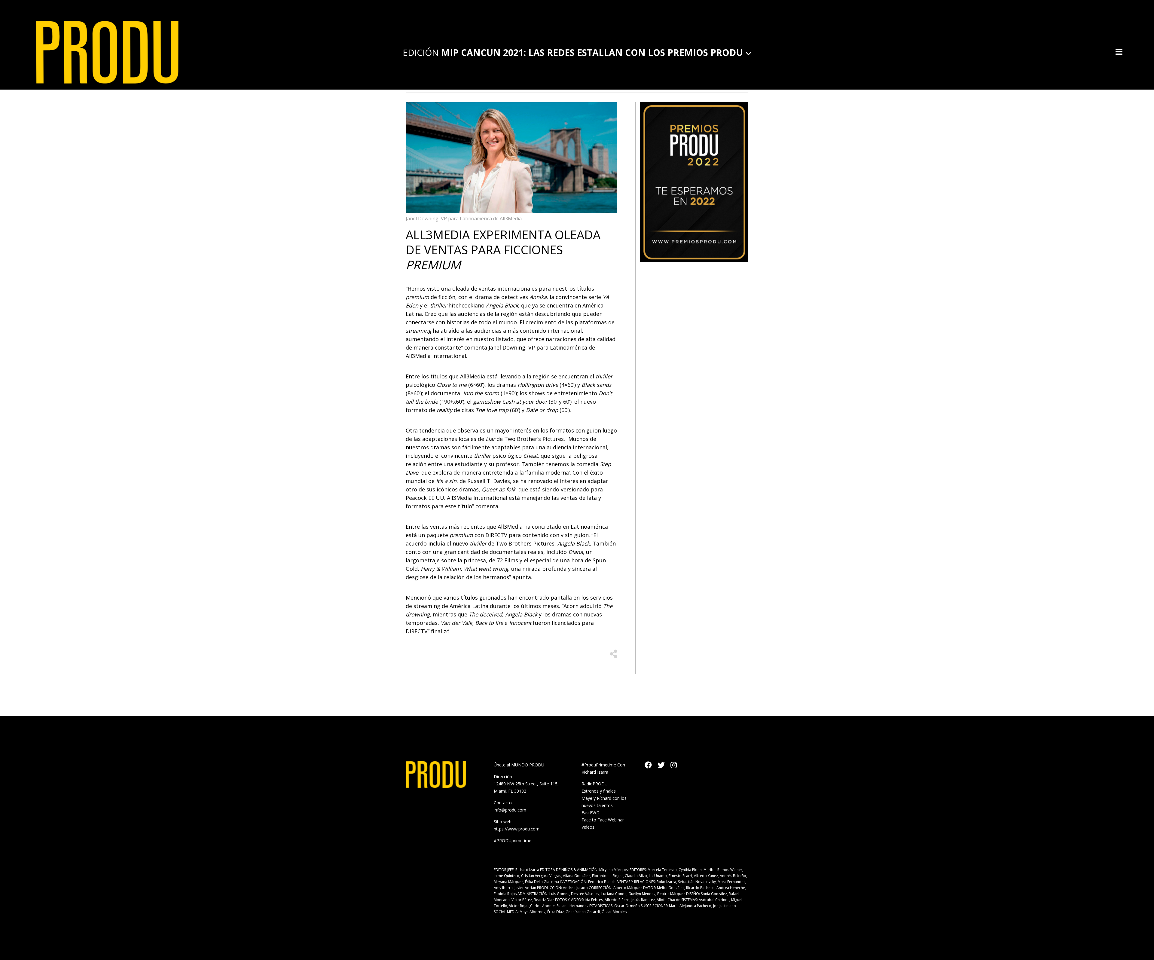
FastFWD (591, 812)
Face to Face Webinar (603, 820)
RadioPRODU (595, 784)
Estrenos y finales (599, 791)
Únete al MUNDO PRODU (519, 765)
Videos (588, 827)
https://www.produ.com (516, 829)
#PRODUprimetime (512, 840)
